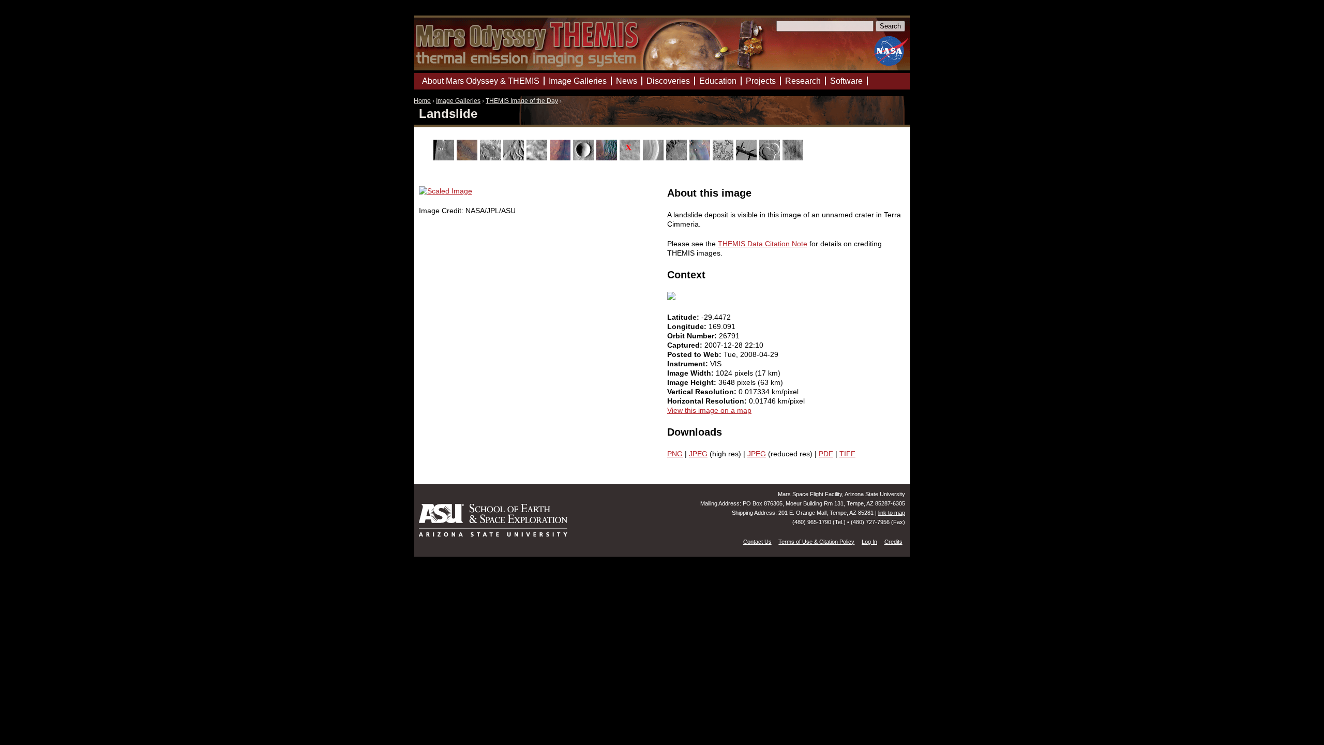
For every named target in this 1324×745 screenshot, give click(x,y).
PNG (675, 454)
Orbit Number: (693, 336)
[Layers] (654, 158)
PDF (826, 454)
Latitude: (684, 317)
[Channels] (514, 158)
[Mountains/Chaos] (701, 158)
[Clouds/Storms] (538, 158)
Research (803, 81)
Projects (761, 81)
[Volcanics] (771, 158)
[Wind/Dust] (794, 158)
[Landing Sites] (631, 158)
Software (846, 81)
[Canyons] (491, 158)
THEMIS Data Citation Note (762, 244)
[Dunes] (608, 158)
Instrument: (688, 364)
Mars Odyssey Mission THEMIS (443, 12)
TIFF (847, 454)
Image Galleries (458, 101)
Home (422, 101)
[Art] (445, 158)
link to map (891, 513)
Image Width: (691, 373)
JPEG (698, 454)
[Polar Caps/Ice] (724, 158)
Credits (893, 542)
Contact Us (757, 542)
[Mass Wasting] (677, 158)
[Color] (561, 158)
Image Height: (692, 382)
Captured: (685, 345)
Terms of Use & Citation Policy (816, 542)
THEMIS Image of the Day (522, 101)
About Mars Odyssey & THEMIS (480, 81)
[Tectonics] (747, 158)
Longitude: (688, 326)
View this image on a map (709, 410)
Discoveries (668, 81)
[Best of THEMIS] (468, 158)
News (626, 81)
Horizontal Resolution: (708, 401)
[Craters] (584, 158)
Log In (869, 542)
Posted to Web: (695, 354)
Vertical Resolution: (703, 392)
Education (717, 81)
